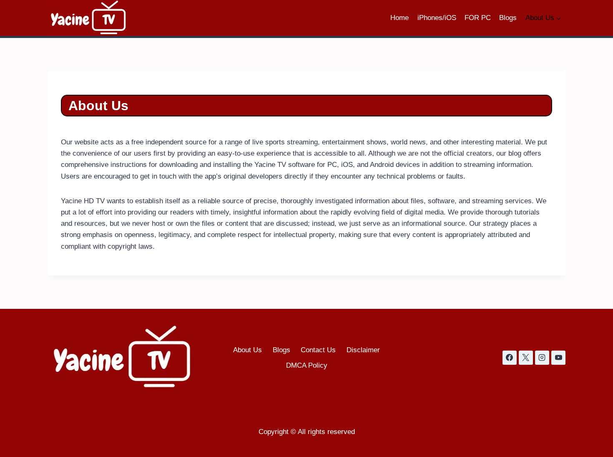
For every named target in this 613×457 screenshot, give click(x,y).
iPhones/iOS (436, 18)
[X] (526, 358)
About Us (247, 350)
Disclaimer (363, 350)
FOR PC (478, 18)
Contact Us (318, 350)
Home (399, 18)
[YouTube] (558, 358)
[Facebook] (509, 358)
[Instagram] (542, 358)
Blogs (508, 18)
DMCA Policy (306, 365)
